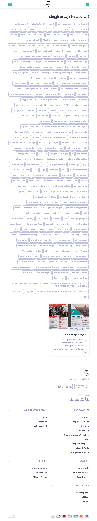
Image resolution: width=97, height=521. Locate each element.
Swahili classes (80, 229)
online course (80, 186)
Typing (83, 251)
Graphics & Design (80, 421)
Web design (25, 256)
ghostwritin (50, 148)
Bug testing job (20, 72)
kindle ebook (17, 164)
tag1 (67, 229)
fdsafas (35, 137)
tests (65, 234)
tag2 (59, 229)
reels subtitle (30, 207)
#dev (51, 24)
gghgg (77, 148)
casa (38, 78)
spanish (49, 224)
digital (67, 116)
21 (50, 29)
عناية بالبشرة (17, 291)
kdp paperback (57, 164)
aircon (14, 34)
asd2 (77, 51)
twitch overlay (65, 245)
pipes (21, 191)
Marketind (67, 175)
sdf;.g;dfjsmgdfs (79, 218)
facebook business (78, 137)
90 (34, 34)
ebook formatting (78, 121)
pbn (45, 191)
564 (64, 34)
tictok (13, 234)
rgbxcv (56, 213)
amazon (83, 40)
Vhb (47, 251)
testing (75, 234)
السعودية (29, 291)
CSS (66, 105)
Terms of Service (38, 468)
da (17, 105)
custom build (39, 105)
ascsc (12, 45)
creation (83, 99)
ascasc (22, 45)
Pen (37, 191)
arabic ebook (32, 40)
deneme (42, 110)
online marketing (61, 186)
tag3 (50, 229)
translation (81, 245)
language (53, 170)
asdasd (59, 51)
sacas (46, 213)
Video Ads (27, 251)
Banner (71, 56)
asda (69, 51)
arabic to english (79, 45)
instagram (22, 153)
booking (45, 72)
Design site (18, 110)
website (41, 261)
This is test (46, 234)
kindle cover (33, 164)
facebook (37, 132)
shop (46, 218)
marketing (53, 175)
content (69, 94)
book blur (48, 67)
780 (48, 34)
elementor (45, 121)
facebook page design (54, 137)
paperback (81, 191)
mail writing (81, 175)
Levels (86, 501)
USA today (67, 251)
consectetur (20, 83)
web (37, 256)
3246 (32, 29)
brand (35, 72)
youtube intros (80, 278)
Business (85, 417)
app (55, 40)
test (85, 234)
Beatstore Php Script (77, 61)
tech (25, 229)
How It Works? (40, 477)
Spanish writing (34, 224)
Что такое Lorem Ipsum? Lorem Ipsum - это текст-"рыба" (62, 291)
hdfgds (64, 153)
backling (83, 56)
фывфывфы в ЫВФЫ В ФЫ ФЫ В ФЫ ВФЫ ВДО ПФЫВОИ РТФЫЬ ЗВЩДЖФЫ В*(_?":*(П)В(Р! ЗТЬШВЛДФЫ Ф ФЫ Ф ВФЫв (49, 284)
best (85, 67)
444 (85, 34)
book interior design (30, 67)
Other (86, 439)
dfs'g (76, 116)
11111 (66, 29)
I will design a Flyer (74, 334)
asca (41, 45)
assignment (28, 51)
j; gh (85, 164)
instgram (38, 159)
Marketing (84, 430)
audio (16, 51)
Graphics (18, 148)
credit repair (69, 99)
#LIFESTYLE (82, 29)
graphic (30, 148)
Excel (48, 132)
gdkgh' (31, 143)
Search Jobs (83, 468)
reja (77, 213)
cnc (56, 83)
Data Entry (73, 110)
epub (24, 126)
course (38, 94)
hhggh (54, 153)
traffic (47, 240)
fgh (75, 143)
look (35, 170)
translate (22, 240)
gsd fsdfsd (82, 153)
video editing (80, 256)
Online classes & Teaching (76, 435)
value (55, 251)
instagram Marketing (76, 159)
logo (43, 170)
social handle (16, 218)
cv (28, 105)
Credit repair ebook (49, 99)
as (48, 45)
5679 (56, 34)
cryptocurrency (79, 105)
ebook (25, 116)
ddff (62, 110)
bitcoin (75, 67)
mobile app (38, 175)
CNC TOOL (35, 83)
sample (36, 213)
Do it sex (56, 116)
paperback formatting (62, 191)
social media (63, 224)
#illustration (38, 24)
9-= (41, 34)
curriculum (55, 105)
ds (33, 116)
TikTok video (81, 240)
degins (53, 110)
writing (75, 272)
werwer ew (82, 267)
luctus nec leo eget (19, 170)
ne (76, 180)
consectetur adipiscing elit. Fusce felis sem (36, 89)
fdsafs (25, 137)
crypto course (29, 99)
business (83, 78)
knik (64, 170)
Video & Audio (82, 448)
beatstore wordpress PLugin (27, 61)
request (67, 213)
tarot (33, 229)
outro (34, 186)
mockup (25, 175)
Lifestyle (85, 426)
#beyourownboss (66, 24)
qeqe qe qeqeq (55, 207)
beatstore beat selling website (35, 56)
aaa (23, 34)
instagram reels (55, 159)
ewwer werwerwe (62, 132)
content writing (53, 94)
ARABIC (46, 40)
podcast (83, 197)
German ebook (17, 143)
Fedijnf (83, 143)
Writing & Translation (79, 452)
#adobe (83, 24)
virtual (67, 256)
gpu (39, 148)
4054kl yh (16, 29)
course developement (21, 94)
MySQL (84, 180)
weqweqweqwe (26, 261)
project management (76, 207)
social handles (80, 224)
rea (42, 207)
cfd (30, 78)
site (39, 218)
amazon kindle (68, 40)
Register (43, 421)
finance (65, 143)
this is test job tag (28, 234)
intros (28, 159)
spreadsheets (16, 224)
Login (44, 417)
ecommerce (60, 121)
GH (61, 148)
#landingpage (21, 24)
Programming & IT (80, 443)
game (42, 143)
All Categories (82, 492)
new (69, 180)
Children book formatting (74, 83)
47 (78, 34)
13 (60, 29)
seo (65, 218)
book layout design (62, 72)
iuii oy (18, 159)
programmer (51, 202)
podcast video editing (45, 197)
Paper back (22, 186)
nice (31, 180)
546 (71, 34)
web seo (65, 261)
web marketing (79, 261)
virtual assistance (51, 256)
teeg (16, 229)
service (56, 218)
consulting (82, 94)
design (30, 110)
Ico (40, 153)
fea (16, 137)
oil (24, 180)
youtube (27, 272)
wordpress (68, 267)
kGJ (44, 164)
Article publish (60, 45)
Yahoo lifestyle (42, 272)
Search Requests (81, 472)
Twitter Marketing (27, 245)
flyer (55, 143)
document (43, 116)
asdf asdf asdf (45, 51)
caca (72, 78)
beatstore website (54, 61)
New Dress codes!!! (53, 180)
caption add (50, 78)
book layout (81, 72)
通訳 (85, 297)
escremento (81, 132)
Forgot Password (38, 426)
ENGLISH (34, 126)
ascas (32, 45)
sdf (27, 213)
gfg (85, 148)
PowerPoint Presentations (74, 202)
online (16, 180)
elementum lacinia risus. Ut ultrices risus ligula (64, 126)
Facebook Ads (22, 132)
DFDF (84, 116)
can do (63, 78)
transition (36, 240)
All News (85, 497)
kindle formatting (78, 170)
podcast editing (67, 197)
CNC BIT (47, 83)
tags (42, 229)
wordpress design (21, 267)
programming (34, 202)
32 (39, 29)
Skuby (30, 218)
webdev (53, 261)
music (15, 175)
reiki (85, 213)
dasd (84, 110)
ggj (68, 148)
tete (57, 234)
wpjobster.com (76, 379)
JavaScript (74, 164)
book (59, 67)
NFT (38, 180)
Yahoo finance (61, 272)
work (84, 272)
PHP (30, 191)
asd (85, 51)
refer (17, 207)
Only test (45, 186)
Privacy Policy (40, 472)
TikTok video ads (63, 240)
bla (66, 67)
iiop (33, 153)
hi (46, 153)
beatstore (59, 56)
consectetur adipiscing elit (74, 89)
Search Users (83, 477)
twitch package (47, 245)
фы (62, 278)
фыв (56, 278)
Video (38, 251)
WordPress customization (46, 267)
